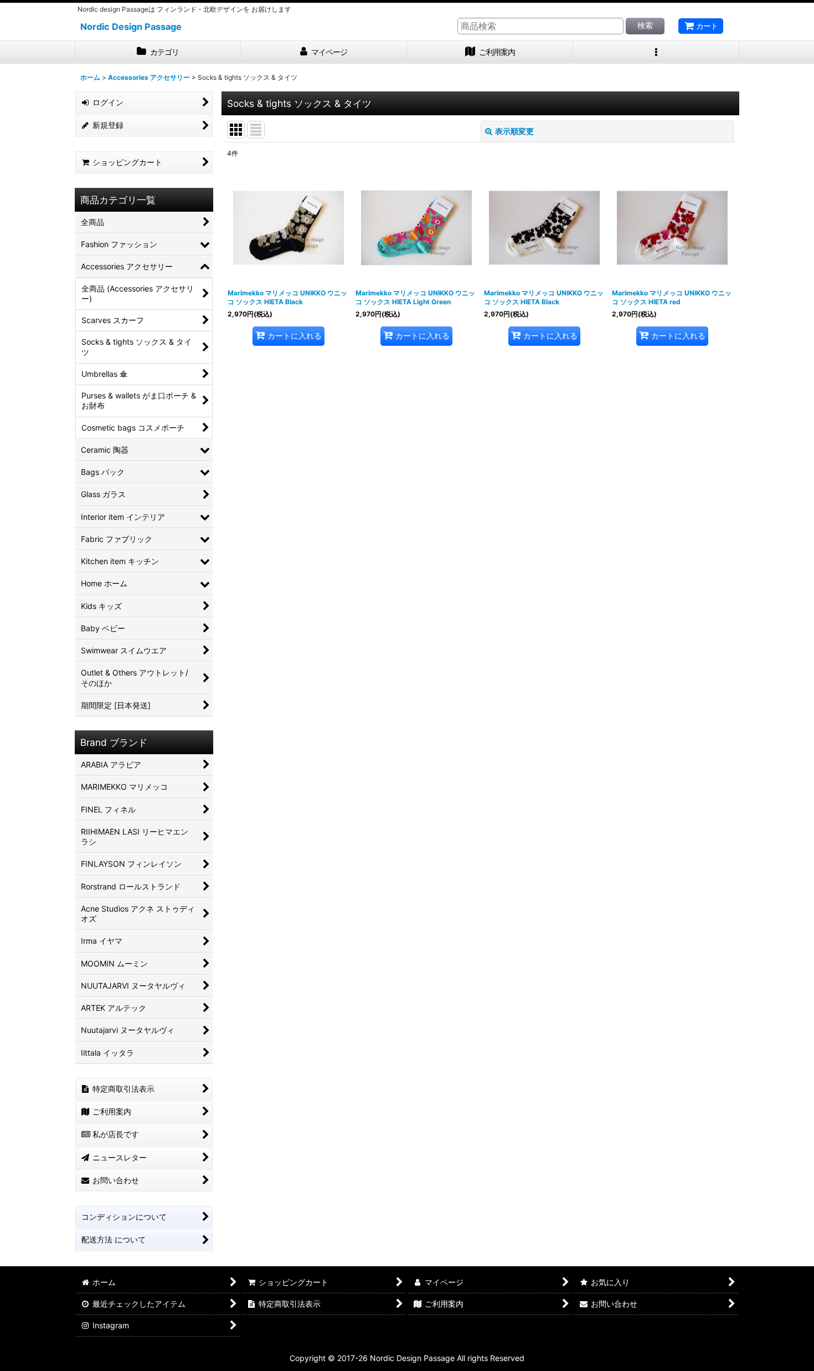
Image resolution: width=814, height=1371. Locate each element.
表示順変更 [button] (514, 131)
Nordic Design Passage (131, 26)
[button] (656, 52)
